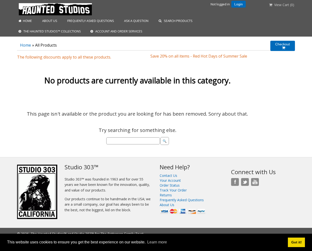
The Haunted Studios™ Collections (51, 31)
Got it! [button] (296, 242)
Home (26, 21)
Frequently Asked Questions (90, 21)
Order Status (170, 185)
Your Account (170, 180)
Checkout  (282, 46)
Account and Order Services (117, 31)
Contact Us (168, 175)
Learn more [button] (157, 242)
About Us (49, 21)
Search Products (177, 21)
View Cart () (283, 4)
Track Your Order (173, 190)
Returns (166, 195)
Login (238, 4)
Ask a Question (135, 21)
